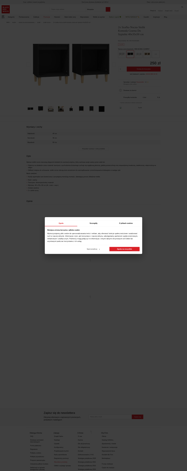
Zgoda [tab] (61, 223)
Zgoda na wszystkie (124, 249)
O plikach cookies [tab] (126, 223)
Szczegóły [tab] (94, 223)
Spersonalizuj (92, 249)
